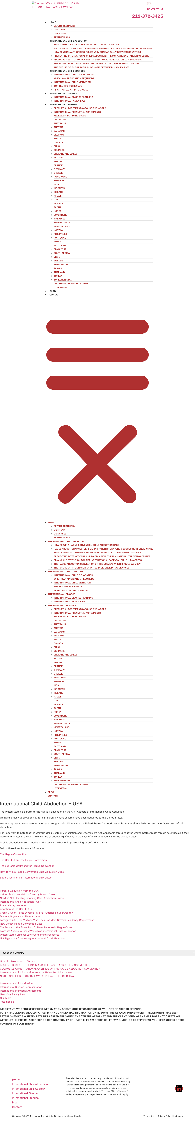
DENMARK (59, 150)
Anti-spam (178, 1116)
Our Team (59, 29)
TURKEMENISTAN (63, 280)
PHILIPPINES (60, 234)
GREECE (58, 173)
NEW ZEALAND (61, 226)
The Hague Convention (13, 854)
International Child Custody (67, 71)
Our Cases (60, 33)
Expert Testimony (64, 26)
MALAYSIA (59, 218)
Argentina (60, 119)
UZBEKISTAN (60, 287)
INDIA (57, 184)
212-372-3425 (147, 16)
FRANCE (58, 165)
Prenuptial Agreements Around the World (80, 108)
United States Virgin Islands (71, 283)
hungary (59, 180)
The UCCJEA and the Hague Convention (23, 860)
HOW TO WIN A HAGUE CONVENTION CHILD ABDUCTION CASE (86, 44)
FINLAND (58, 161)
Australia (60, 123)
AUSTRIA (58, 127)
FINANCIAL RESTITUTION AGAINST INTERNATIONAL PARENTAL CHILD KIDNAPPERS (98, 59)
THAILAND (59, 272)
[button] (97, 408)
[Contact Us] (149, 4)
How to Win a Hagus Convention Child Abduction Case (32, 871)
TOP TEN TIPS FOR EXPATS (68, 86)
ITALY (57, 199)
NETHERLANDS (62, 222)
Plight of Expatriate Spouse (71, 590)
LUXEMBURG (60, 215)
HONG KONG (60, 177)
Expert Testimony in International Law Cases (25, 877)
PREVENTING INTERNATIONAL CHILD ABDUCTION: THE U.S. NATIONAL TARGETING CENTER (102, 56)
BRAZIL (58, 138)
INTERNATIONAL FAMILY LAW (69, 601)
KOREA (57, 211)
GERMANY (59, 169)
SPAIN (57, 257)
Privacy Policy (164, 1116)
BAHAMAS (59, 131)
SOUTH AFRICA (62, 253)
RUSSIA (58, 241)
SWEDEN (58, 260)
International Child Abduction (68, 41)
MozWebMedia (74, 1116)
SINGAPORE (60, 249)
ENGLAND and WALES (65, 154)
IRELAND (58, 192)
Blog (51, 792)
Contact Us (155, 9)
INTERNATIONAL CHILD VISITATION (72, 82)
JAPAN (57, 207)
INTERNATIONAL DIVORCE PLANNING (73, 97)
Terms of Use (150, 1116)
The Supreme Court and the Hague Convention (27, 865)
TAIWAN (58, 268)
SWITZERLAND (61, 264)
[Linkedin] (179, 1088)
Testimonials (62, 537)
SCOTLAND (60, 245)
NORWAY (58, 230)
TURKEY (58, 276)
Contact (55, 294)
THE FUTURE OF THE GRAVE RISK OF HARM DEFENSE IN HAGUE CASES (91, 67)
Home (53, 22)
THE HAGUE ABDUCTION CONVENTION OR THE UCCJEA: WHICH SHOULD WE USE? (97, 63)
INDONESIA (60, 188)
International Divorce (63, 93)
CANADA (58, 142)
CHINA (57, 146)
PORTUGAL (60, 238)
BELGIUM (59, 135)
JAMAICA (59, 203)
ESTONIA (58, 157)
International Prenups (64, 104)
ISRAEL (58, 196)
